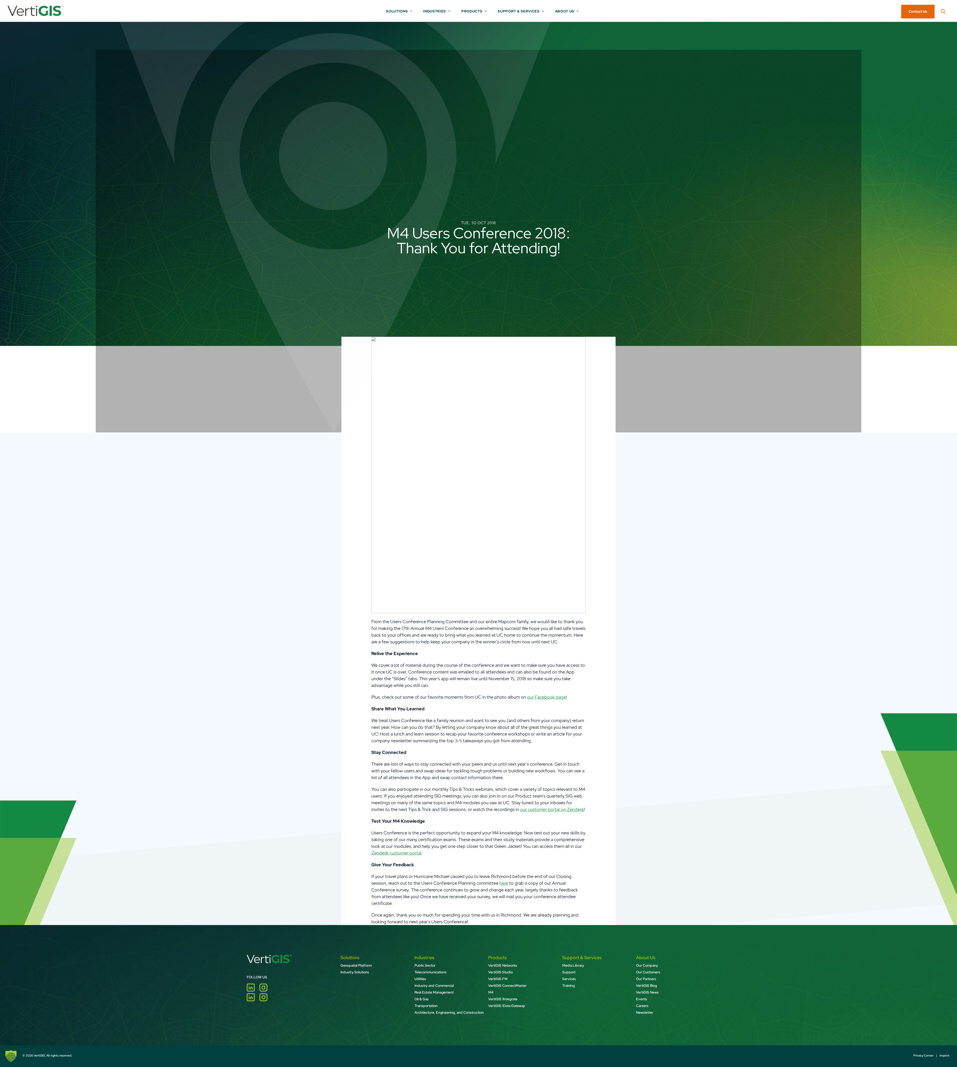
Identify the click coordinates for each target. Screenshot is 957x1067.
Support (568, 972)
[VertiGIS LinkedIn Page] (253, 990)
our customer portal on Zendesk (552, 809)
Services (569, 979)
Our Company (647, 965)
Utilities (420, 979)
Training (568, 985)
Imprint (945, 1056)
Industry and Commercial (434, 985)
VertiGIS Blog (646, 985)
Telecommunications (430, 972)
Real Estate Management (434, 992)
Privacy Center (923, 1056)
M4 (490, 992)
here (503, 883)
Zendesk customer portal (396, 853)
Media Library (573, 965)
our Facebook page (546, 697)
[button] (11, 1056)
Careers (642, 1005)
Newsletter (644, 1012)
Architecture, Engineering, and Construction (449, 1012)
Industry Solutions (354, 972)
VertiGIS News (647, 992)
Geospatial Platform (356, 965)
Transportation (426, 1005)
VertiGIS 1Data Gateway (506, 1005)
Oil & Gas (421, 999)
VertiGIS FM (497, 979)
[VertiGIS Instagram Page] (265, 990)
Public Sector (424, 965)
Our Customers (648, 972)
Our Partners (646, 979)
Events (641, 999)
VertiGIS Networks (502, 965)
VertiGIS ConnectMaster (507, 985)
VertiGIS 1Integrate (502, 999)
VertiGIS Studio (500, 972)
